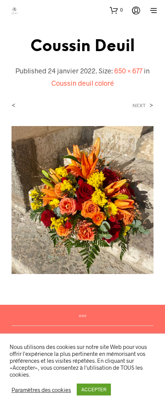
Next (139, 105)
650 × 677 (128, 70)
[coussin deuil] (82, 199)
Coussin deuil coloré (82, 83)
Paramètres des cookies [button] (41, 389)
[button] (116, 10)
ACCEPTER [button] (93, 389)
